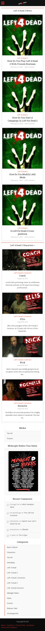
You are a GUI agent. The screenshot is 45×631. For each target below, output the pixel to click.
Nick (22, 362)
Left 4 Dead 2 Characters (21, 245)
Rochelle (22, 405)
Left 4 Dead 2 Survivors (22, 273)
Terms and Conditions (9, 627)
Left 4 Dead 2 (22, 58)
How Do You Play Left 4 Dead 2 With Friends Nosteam (22, 62)
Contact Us (10, 625)
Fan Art (10, 433)
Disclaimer (30, 625)
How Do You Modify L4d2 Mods (22, 176)
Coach (22, 275)
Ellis (22, 319)
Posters (10, 438)
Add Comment (30, 67)
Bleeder (25, 529)
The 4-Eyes (23, 535)
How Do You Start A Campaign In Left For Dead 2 (22, 119)
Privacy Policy (20, 625)
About (3, 625)
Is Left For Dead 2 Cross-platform (22, 232)
